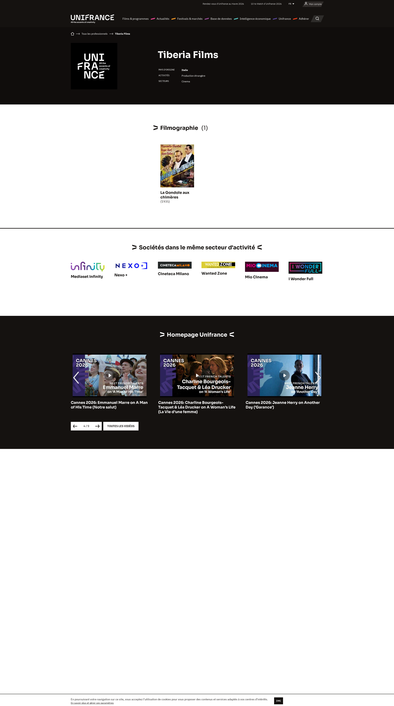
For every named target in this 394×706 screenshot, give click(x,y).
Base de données (221, 18)
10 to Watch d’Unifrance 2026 (266, 3)
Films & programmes (136, 18)
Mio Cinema (256, 277)
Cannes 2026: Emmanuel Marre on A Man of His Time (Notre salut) (109, 405)
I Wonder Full (301, 279)
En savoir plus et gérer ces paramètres (92, 702)
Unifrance (285, 18)
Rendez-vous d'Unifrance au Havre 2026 (223, 3)
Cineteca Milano (173, 274)
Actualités (163, 18)
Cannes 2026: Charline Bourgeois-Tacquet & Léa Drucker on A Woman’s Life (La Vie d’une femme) (196, 407)
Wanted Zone (214, 273)
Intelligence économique (255, 18)
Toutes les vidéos (121, 426)
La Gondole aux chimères (174, 195)
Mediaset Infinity (87, 276)
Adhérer (304, 18)
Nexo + (120, 275)
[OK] (278, 700)
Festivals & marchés (190, 18)
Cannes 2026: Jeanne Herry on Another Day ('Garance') (283, 405)
